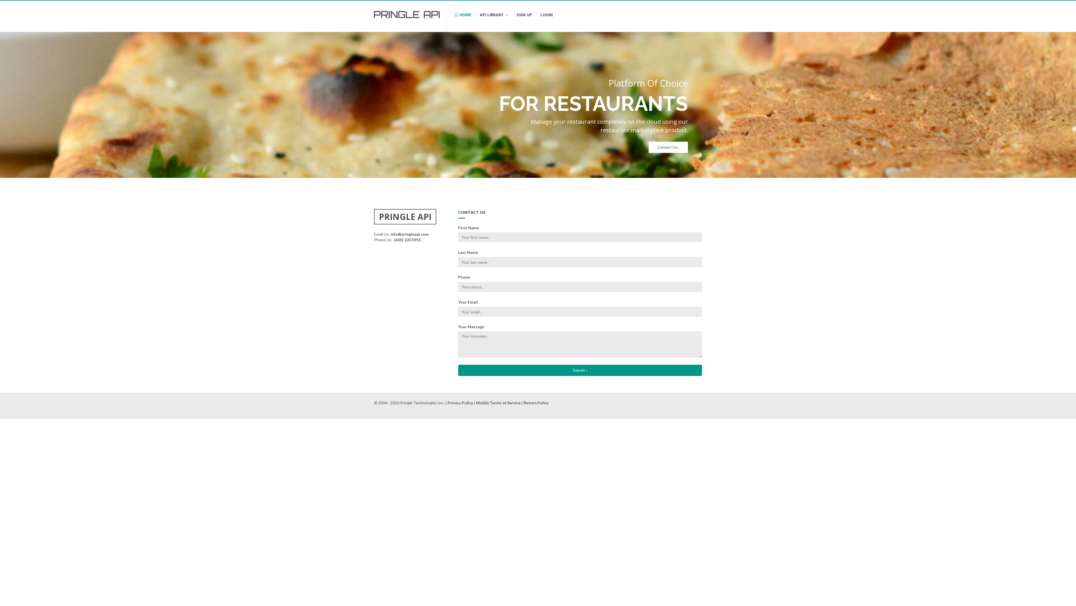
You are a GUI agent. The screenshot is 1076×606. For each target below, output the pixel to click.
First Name (468, 227)
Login (547, 14)
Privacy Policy (460, 402)
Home (464, 14)
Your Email (468, 302)
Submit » (580, 370)
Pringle (397, 14)
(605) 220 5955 (407, 239)
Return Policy (536, 402)
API (431, 14)
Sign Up (524, 14)
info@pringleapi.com (410, 234)
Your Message (471, 326)
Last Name (468, 252)
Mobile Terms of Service (498, 402)
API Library (492, 14)
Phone (464, 277)
